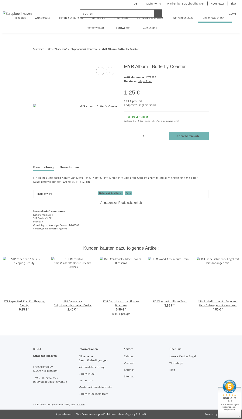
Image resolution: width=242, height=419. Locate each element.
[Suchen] (158, 13)
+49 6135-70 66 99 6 (45, 378)
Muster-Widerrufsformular (95, 387)
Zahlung (129, 356)
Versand (150, 105)
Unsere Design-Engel (182, 356)
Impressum (86, 380)
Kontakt (129, 370)
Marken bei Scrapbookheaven (186, 3)
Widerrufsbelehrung (92, 367)
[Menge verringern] (128, 136)
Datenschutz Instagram (93, 394)
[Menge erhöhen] (159, 136)
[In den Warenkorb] (36, 62)
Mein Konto (153, 3)
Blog (233, 3)
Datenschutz (87, 374)
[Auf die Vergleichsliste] (100, 71)
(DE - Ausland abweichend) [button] (165, 120)
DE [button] (135, 3)
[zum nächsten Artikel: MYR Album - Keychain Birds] (205, 49)
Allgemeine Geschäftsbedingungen (93, 358)
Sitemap (129, 376)
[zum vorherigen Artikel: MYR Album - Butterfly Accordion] (196, 49)
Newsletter (217, 3)
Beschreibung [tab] (43, 167)
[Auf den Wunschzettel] (110, 71)
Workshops (176, 363)
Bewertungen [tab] (69, 167)
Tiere (128, 193)
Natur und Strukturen (110, 193)
